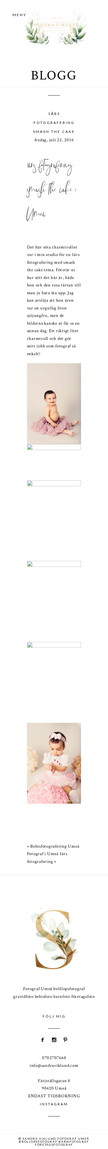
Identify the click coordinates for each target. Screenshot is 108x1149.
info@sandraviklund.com (54, 1065)
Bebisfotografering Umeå (54, 846)
